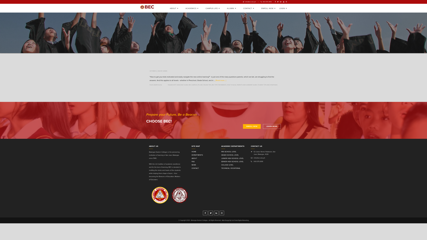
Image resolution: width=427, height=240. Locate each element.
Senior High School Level (232, 161)
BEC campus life (194, 85)
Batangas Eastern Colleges (147, 8)
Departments (197, 155)
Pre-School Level (228, 152)
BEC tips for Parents (219, 85)
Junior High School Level (232, 158)
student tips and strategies (267, 85)
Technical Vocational (230, 168)
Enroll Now (251, 126)
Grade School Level (230, 155)
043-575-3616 (267, 2)
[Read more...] (221, 80)
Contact (195, 168)
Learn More (271, 126)
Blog (160, 85)
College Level (227, 165)
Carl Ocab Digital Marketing (240, 220)
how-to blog (231, 85)
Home (194, 152)
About (194, 158)
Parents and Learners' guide (247, 85)
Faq (193, 161)
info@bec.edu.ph (250, 2)
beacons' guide (182, 85)
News (194, 165)
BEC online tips (205, 85)
